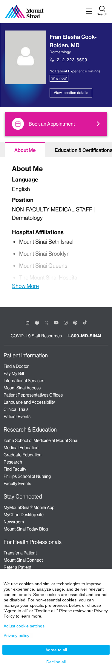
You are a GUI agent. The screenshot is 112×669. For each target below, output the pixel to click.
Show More (25, 285)
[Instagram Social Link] (66, 322)
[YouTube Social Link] (56, 322)
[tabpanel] (56, 226)
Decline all (56, 661)
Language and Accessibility (29, 402)
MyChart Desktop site (24, 514)
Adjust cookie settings (24, 626)
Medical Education (21, 447)
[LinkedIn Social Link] (27, 322)
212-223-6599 (72, 60)
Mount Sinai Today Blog (26, 529)
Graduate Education (23, 455)
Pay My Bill (14, 373)
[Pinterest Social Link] (75, 322)
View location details (71, 92)
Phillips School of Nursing (27, 476)
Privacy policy (16, 635)
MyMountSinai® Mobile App (29, 507)
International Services (24, 380)
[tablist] (56, 149)
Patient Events (17, 416)
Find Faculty (15, 469)
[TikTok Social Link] (85, 322)
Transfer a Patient (20, 553)
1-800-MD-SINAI (84, 336)
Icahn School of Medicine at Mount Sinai (41, 440)
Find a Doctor (16, 366)
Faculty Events (17, 483)
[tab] (25, 149)
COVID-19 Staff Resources (36, 336)
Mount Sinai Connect (23, 560)
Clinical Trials (16, 409)
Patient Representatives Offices (33, 395)
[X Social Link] (47, 322)
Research (13, 462)
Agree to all (56, 649)
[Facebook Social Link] (37, 322)
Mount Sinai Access (22, 388)
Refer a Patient (17, 567)
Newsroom (14, 522)
